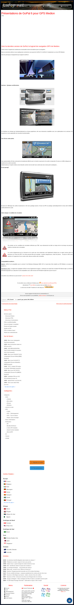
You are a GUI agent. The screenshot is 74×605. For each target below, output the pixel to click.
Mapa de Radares (26, 596)
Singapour (9, 543)
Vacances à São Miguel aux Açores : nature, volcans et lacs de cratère (24, 575)
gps (22, 299)
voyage (7, 438)
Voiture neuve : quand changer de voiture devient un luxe (21, 564)
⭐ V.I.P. (13, 6)
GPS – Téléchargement (12, 413)
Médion (32, 299)
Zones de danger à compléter (11, 324)
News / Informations (10, 419)
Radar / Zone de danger (13, 417)
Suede (8, 497)
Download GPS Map (27, 593)
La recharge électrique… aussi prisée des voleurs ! (19, 567)
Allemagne (9, 489)
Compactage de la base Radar (9, 303)
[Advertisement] (37, 30)
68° (8, 423)
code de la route (9, 407)
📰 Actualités (64, 6)
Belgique (8, 484)
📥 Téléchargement (22, 6)
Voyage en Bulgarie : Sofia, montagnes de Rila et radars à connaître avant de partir (27, 578)
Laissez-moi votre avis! (27, 275)
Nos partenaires (37, 468)
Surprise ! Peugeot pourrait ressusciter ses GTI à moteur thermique (23, 571)
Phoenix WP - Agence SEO (27, 598)
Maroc (8, 509)
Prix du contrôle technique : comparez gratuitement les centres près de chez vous (27, 573)
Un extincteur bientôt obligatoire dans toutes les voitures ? (21, 560)
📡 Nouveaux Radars (35, 6)
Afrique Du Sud (10, 514)
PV (6, 434)
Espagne (8, 494)
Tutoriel (12, 299)
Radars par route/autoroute (10, 332)
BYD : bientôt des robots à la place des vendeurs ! (19, 565)
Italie (7, 486)
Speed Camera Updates (13, 430)
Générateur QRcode (27, 601)
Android (9, 399)
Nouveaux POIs (9, 318)
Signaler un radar (37, 462)
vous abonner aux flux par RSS (48, 283)
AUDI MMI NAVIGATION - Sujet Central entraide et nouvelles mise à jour (12, 350)
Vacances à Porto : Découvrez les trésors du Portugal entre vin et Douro (24, 576)
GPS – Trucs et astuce (12, 415)
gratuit (25, 299)
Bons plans (9, 401)
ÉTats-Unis (9, 525)
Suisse (8, 492)
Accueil (7, 588)
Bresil (8, 532)
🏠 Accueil (6, 6)
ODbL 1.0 (63, 591)
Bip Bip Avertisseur (11, 425)
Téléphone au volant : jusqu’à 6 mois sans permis (19, 562)
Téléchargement (9, 591)
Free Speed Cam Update (28, 592)
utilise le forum (42, 295)
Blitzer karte (24, 595)
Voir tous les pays (8, 502)
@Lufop (49, 285)
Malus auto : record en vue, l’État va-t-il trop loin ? (19, 569)
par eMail (32, 285)
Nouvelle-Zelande (11, 549)
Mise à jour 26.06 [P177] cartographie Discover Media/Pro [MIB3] (12, 362)
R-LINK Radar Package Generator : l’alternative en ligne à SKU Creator (24, 580)
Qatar (8, 540)
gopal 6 (19, 299)
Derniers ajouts (8, 314)
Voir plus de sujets (9, 386)
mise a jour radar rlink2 (13, 382)
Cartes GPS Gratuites (12, 428)
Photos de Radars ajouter (10, 326)
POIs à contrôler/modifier (10, 322)
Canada (8, 523)
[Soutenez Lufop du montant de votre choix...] (49, 287)
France (8, 481)
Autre (7, 397)
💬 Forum (45, 6)
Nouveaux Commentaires (12, 320)
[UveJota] (6, 384)
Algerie (8, 517)
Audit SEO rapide (26, 600)
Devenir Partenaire (28, 588)
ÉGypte (8, 511)
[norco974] (9, 346)
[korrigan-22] (14, 378)
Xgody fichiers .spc (12, 380)
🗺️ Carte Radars (54, 6)
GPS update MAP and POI (28, 591)
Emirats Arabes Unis (12, 538)
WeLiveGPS (10, 432)
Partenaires (8, 421)
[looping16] (12, 342)
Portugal (8, 500)
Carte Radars (9, 598)
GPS (8, 299)
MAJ (29, 299)
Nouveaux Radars (10, 316)
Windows (9, 405)
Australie (8, 552)
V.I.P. (7, 590)
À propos (7, 594)
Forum (7, 596)
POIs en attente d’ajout (9, 330)
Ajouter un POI (7, 328)
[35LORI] (19, 380)
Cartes (8, 411)
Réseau (9, 403)
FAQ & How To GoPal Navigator (64, 303)
